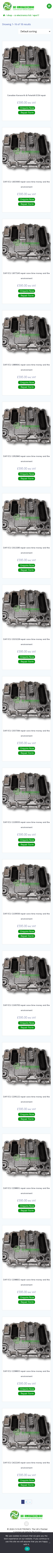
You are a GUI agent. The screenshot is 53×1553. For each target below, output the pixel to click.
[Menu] (49, 6)
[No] (49, 1542)
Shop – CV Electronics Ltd (19, 15)
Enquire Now (27, 108)
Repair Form (27, 112)
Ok (27, 1549)
